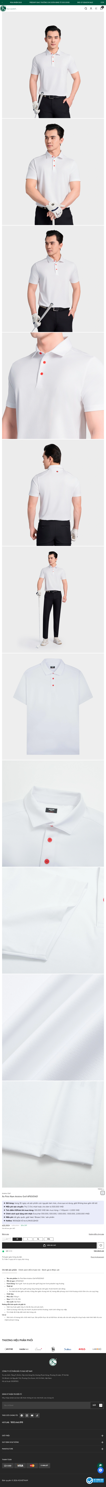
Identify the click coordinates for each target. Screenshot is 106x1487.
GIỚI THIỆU (6, 1436)
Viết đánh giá (99, 1251)
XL (38, 1239)
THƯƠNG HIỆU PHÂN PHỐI (17, 1340)
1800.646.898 (16, 1422)
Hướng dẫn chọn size (96, 1234)
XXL (48, 1239)
